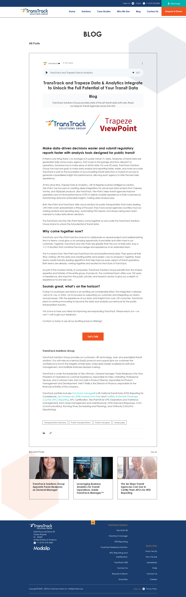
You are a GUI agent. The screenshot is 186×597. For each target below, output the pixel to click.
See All (154, 452)
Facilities (110, 396)
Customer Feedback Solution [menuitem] (114, 547)
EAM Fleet (95, 396)
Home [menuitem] (72, 11)
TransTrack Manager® (84, 393)
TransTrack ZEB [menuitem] (121, 562)
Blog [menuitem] (138, 11)
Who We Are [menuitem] (123, 11)
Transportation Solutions (55, 422)
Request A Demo (173, 11)
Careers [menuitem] (153, 579)
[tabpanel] (49, 478)
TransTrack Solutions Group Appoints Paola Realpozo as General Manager (49, 486)
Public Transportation (81, 422)
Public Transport (102, 422)
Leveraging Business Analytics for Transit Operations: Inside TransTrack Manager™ (90, 488)
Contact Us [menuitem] (152, 11)
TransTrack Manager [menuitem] (118, 536)
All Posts (34, 43)
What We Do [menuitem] (151, 551)
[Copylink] (50, 433)
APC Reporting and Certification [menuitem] (118, 554)
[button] (46, 72)
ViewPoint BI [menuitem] (122, 530)
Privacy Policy (151, 589)
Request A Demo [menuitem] (120, 573)
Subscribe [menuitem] (123, 579)
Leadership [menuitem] (152, 562)
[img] (133, 72)
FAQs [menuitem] (154, 568)
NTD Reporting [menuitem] (121, 541)
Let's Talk (93, 336)
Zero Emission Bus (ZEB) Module (73, 396)
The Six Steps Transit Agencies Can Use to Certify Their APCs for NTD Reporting (136, 488)
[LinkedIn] (44, 433)
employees (120, 422)
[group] (93, 73)
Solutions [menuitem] (86, 11)
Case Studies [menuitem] (104, 11)
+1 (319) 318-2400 (153, 3)
